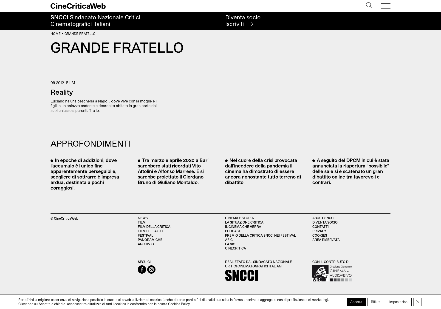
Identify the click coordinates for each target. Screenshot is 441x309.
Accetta (356, 302)
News (143, 218)
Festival (145, 235)
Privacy (319, 231)
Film (70, 82)
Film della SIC (150, 231)
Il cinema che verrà (243, 227)
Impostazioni (398, 302)
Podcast (233, 231)
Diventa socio (243, 20)
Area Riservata (326, 240)
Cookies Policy (178, 304)
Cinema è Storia (239, 218)
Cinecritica (235, 248)
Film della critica (154, 227)
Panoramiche (150, 240)
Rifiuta (376, 302)
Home (56, 34)
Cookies (319, 235)
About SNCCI (323, 218)
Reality (62, 92)
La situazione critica (244, 222)
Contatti (320, 227)
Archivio (146, 244)
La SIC (230, 244)
